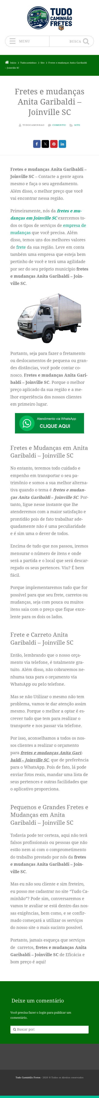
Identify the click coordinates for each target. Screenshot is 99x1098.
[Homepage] (49, 17)
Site (77, 125)
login (42, 1013)
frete (21, 247)
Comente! (59, 125)
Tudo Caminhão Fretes (28, 1077)
